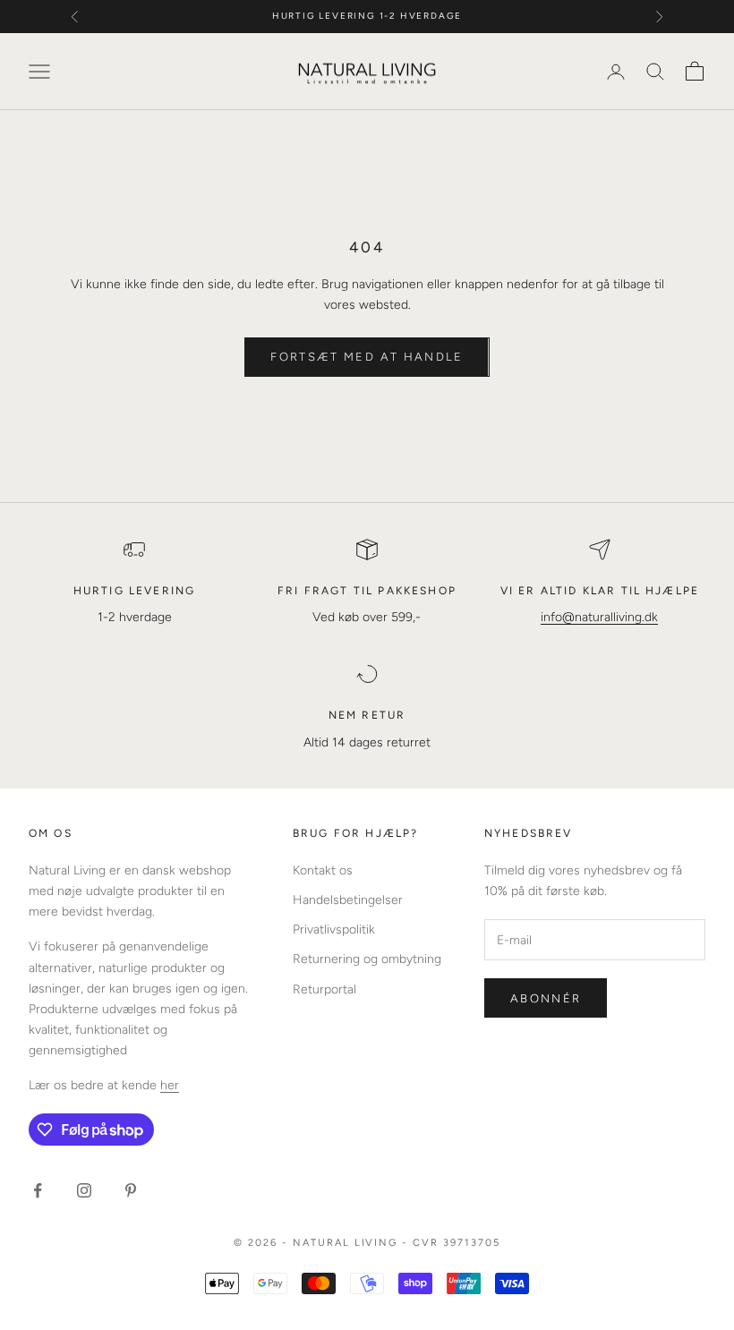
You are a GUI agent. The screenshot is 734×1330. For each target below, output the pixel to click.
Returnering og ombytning (367, 959)
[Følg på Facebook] (38, 1190)
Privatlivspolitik (334, 929)
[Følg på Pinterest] (131, 1190)
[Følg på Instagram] (84, 1190)
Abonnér (545, 998)
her (169, 1085)
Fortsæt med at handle (366, 356)
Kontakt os (323, 870)
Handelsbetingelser (348, 900)
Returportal (324, 989)
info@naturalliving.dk (599, 617)
